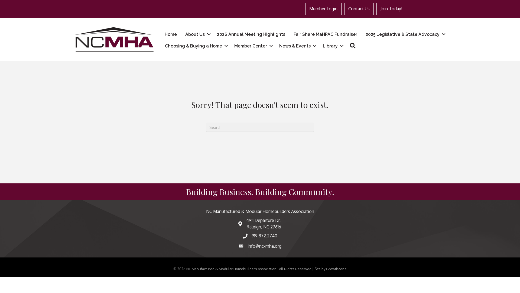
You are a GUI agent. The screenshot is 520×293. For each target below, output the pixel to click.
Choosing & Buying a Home (193, 46)
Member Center (250, 46)
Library (330, 46)
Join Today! (391, 8)
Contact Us (359, 8)
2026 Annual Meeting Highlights (251, 34)
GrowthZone (336, 269)
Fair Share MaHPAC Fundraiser (325, 34)
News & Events (295, 46)
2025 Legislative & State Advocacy (403, 34)
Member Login (323, 8)
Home (171, 34)
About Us (195, 34)
